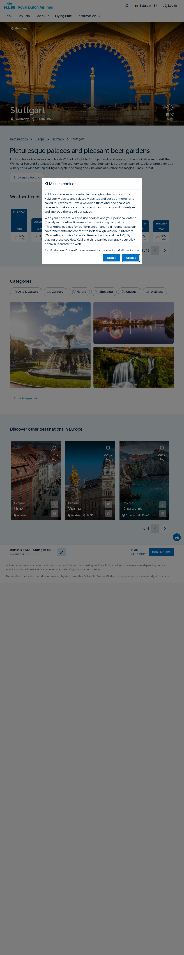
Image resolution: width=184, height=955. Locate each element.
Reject (111, 257)
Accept (131, 257)
